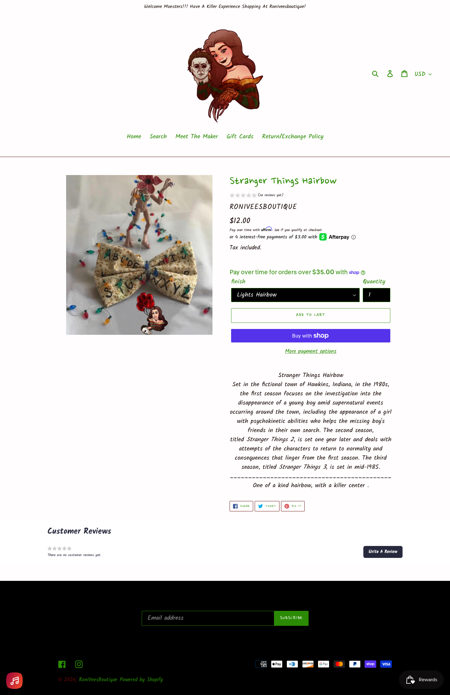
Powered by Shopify (141, 680)
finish (238, 281)
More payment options (310, 351)
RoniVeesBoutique (98, 680)
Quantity (374, 281)
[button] (256, 196)
